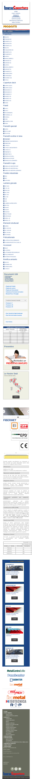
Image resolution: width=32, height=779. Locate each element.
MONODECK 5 (8, 92)
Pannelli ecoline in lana (12, 136)
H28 (6, 199)
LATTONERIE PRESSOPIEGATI (12, 252)
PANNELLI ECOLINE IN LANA (12, 724)
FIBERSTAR (7, 143)
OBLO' (6, 248)
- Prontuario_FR (9, 307)
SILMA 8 (7, 209)
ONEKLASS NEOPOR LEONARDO (13, 170)
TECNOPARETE (8, 112)
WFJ (6, 178)
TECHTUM (7, 133)
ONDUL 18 (7, 218)
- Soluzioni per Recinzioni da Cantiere (14, 292)
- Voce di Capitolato (8, 279)
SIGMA (6, 102)
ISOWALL (7, 117)
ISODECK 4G (8, 98)
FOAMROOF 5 (8, 54)
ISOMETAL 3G (8, 41)
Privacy (7, 762)
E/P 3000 (7, 186)
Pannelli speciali (10, 126)
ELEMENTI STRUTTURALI (11, 730)
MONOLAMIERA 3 (9, 58)
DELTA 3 (7, 37)
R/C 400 (7, 194)
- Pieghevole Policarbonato (11, 290)
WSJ (6, 176)
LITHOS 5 (7, 145)
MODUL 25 (7, 220)
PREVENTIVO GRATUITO (16, 20)
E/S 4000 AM (8, 228)
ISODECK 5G (8, 100)
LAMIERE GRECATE (10, 728)
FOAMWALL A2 (8, 115)
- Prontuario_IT (8, 303)
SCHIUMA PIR (9, 740)
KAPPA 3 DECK (8, 85)
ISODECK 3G (8, 96)
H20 (6, 201)
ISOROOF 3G (8, 60)
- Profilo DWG (7, 277)
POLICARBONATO (9, 254)
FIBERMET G (8, 152)
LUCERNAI (7, 250)
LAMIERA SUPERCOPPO (11, 203)
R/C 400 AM (7, 232)
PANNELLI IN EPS (9, 726)
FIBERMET (10, 31)
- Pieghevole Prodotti (10, 286)
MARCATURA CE (9, 739)
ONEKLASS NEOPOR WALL (11, 168)
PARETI (7, 721)
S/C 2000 (7, 192)
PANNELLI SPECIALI (10, 723)
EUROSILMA (8, 216)
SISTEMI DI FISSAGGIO (10, 256)
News (6, 764)
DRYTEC (7, 205)
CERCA (16, 397)
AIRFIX (6, 129)
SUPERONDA (8, 75)
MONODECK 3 (8, 90)
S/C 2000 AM (8, 230)
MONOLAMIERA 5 (9, 67)
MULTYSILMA (8, 214)
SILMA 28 (7, 211)
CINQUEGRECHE (9, 50)
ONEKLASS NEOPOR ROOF (11, 166)
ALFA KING (7, 180)
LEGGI (14, 577)
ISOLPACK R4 (8, 43)
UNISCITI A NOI (9, 714)
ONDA (6, 123)
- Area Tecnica (8, 321)
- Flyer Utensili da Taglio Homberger (14, 313)
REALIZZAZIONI (16, 17)
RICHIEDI (16, 367)
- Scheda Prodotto (8, 278)
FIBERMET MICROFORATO (11, 141)
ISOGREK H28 (8, 77)
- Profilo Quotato (8, 276)
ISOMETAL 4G (8, 45)
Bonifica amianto (10, 259)
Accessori (7, 245)
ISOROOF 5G (8, 69)
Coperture (7, 34)
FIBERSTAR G (8, 154)
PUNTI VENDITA (16, 13)
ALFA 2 (6, 110)
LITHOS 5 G (7, 149)
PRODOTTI (16, 15)
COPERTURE (9, 718)
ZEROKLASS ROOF (9, 158)
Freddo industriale (10, 173)
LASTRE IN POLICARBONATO (12, 240)
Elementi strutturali (11, 223)
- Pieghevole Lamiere (10, 288)
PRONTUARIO (8, 746)
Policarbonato (9, 237)
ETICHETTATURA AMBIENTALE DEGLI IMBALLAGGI (17, 742)
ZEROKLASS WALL (9, 156)
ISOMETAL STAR (9, 121)
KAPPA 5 (7, 65)
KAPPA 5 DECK (8, 87)
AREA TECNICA (16, 22)
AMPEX (6, 226)
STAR (6, 119)
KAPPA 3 (7, 56)
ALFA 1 (6, 108)
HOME (16, 11)
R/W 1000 (7, 190)
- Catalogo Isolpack (8, 281)
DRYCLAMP (8, 131)
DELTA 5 (7, 47)
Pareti (5, 105)
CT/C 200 (7, 188)
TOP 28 (6, 80)
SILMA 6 (7, 207)
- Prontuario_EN (9, 305)
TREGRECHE (8, 39)
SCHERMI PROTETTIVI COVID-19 (13, 242)
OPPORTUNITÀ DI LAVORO (12, 715)
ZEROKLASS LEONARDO (11, 160)
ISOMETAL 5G (8, 52)
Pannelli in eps (9, 163)
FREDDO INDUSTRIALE (11, 727)
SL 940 (6, 196)
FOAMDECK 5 (8, 71)
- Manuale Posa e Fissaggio (12, 293)
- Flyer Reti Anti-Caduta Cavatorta (13, 315)
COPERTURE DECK (10, 720)
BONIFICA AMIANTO (10, 734)
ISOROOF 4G (8, 62)
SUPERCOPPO (8, 73)
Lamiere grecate (10, 183)
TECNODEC (8, 234)
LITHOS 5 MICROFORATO (11, 147)
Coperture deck (9, 83)
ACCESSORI (8, 733)
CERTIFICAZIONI (16, 18)
